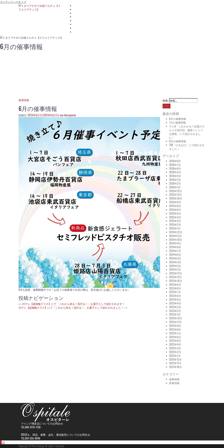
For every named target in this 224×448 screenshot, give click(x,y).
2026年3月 (175, 180)
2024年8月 (175, 247)
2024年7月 (175, 251)
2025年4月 (175, 217)
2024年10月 (175, 240)
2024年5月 (175, 258)
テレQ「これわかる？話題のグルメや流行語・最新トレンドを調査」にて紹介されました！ (187, 131)
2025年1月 (175, 228)
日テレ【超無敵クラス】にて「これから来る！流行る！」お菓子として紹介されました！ (71, 307)
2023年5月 (175, 299)
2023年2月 (175, 311)
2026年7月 (175, 165)
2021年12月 (175, 359)
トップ (76, 5)
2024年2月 (175, 266)
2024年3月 (175, 262)
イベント (77, 24)
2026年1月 (175, 187)
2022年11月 (175, 322)
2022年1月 (175, 356)
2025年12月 (175, 191)
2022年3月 (175, 348)
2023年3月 (175, 307)
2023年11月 (175, 277)
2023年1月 (175, 314)
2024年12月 (175, 232)
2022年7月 (175, 333)
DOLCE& (77, 28)
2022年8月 (175, 329)
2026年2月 (175, 183)
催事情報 (174, 379)
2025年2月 (175, 225)
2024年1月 (175, 269)
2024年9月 (175, 243)
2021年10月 (175, 367)
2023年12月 (175, 273)
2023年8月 (175, 288)
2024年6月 (175, 255)
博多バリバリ (80, 13)
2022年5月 (175, 341)
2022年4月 (175, 344)
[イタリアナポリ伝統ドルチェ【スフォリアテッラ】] (40, 7)
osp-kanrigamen (68, 115)
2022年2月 (175, 352)
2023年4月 (175, 303)
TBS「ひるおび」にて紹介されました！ (186, 147)
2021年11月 (175, 363)
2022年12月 (175, 318)
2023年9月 (175, 285)
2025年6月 (175, 210)
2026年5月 (175, 172)
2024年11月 (175, 236)
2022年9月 (175, 326)
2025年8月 (175, 206)
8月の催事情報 (177, 119)
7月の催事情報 (177, 122)
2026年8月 (175, 161)
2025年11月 (175, 195)
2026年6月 (175, 168)
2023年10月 (175, 281)
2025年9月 (175, 202)
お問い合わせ (80, 32)
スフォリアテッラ (82, 9)
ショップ (77, 17)
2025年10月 (175, 198)
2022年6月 (175, 337)
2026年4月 (175, 176)
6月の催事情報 (177, 141)
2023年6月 (175, 296)
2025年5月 (175, 213)
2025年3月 (175, 221)
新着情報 (24, 100)
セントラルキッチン (83, 20)
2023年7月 (175, 292)
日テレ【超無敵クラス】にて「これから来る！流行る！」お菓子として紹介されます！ (73, 304)
